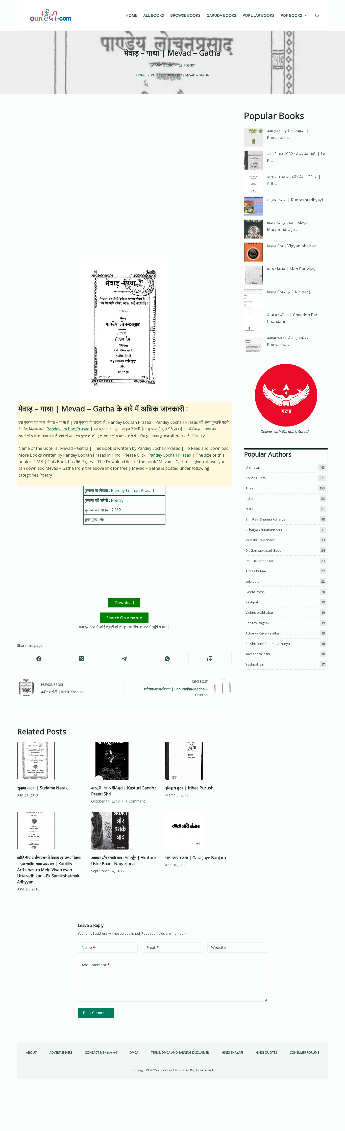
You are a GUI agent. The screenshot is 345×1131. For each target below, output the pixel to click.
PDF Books (291, 15)
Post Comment (96, 1012)
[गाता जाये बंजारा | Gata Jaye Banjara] (198, 831)
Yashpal (251, 602)
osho (249, 498)
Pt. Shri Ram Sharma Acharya (267, 643)
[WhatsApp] (167, 658)
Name (88, 947)
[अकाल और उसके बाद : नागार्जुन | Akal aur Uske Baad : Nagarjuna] (124, 831)
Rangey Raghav (257, 623)
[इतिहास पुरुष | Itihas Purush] (198, 761)
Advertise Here (61, 1053)
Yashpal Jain (254, 664)
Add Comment (95, 964)
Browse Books (185, 15)
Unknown (252, 467)
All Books (153, 15)
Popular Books (258, 15)
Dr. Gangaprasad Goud (263, 550)
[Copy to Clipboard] (210, 658)
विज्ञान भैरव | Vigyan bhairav (291, 246)
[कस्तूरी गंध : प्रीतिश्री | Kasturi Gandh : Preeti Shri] (124, 761)
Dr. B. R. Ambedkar (259, 560)
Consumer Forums (304, 1053)
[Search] (317, 15)
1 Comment (135, 801)
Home (131, 15)
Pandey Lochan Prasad (67, 429)
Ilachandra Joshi (257, 654)
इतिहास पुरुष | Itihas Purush (189, 788)
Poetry (189, 65)
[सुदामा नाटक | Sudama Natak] (50, 761)
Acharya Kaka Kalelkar (262, 633)
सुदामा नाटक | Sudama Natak (42, 788)
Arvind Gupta (255, 478)
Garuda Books (221, 15)
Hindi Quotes (266, 1053)
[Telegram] (124, 658)
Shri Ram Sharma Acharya (265, 519)
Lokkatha (252, 581)
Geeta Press (255, 592)
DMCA (134, 1053)
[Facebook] (38, 658)
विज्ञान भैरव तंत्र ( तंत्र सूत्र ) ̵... (290, 292)
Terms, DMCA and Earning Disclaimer (180, 1053)
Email (152, 947)
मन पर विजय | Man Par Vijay (291, 269)
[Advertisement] (124, 146)
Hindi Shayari (232, 1053)
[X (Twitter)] (81, 658)
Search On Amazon (124, 618)
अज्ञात (249, 509)
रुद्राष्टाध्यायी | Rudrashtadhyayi (295, 200)
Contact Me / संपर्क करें (101, 1053)
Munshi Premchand (260, 540)
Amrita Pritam (255, 571)
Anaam (250, 488)
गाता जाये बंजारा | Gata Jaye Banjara (195, 857)
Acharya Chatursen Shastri (266, 529)
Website (218, 947)
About (31, 1053)
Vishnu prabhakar (259, 612)
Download (124, 602)
